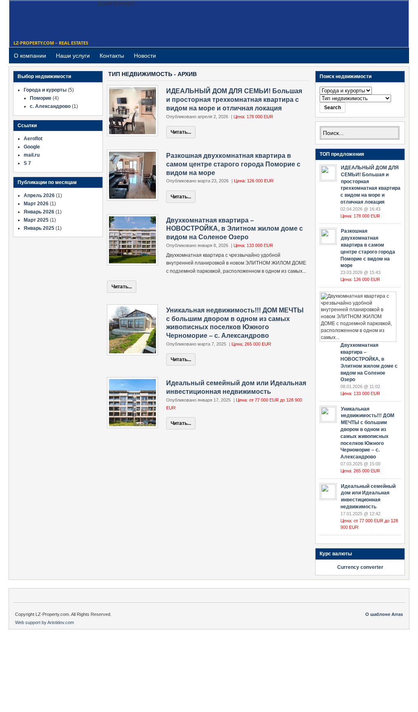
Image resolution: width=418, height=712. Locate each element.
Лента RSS (401, 56)
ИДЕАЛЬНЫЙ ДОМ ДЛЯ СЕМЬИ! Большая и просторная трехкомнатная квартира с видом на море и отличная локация (234, 100)
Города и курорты (45, 90)
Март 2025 (36, 220)
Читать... (181, 132)
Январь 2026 (39, 212)
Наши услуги (73, 55)
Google (32, 147)
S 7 (27, 163)
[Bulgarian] (382, 59)
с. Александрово (50, 106)
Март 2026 (36, 204)
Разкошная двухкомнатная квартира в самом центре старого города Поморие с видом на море (233, 164)
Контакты (112, 55)
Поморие (40, 98)
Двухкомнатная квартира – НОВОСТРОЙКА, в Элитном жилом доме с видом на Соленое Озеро (234, 229)
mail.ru (32, 155)
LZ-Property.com (41, 21)
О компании (30, 55)
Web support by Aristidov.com (44, 622)
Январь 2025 (39, 228)
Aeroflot (33, 139)
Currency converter (360, 567)
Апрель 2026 (39, 195)
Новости (145, 55)
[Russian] (392, 59)
